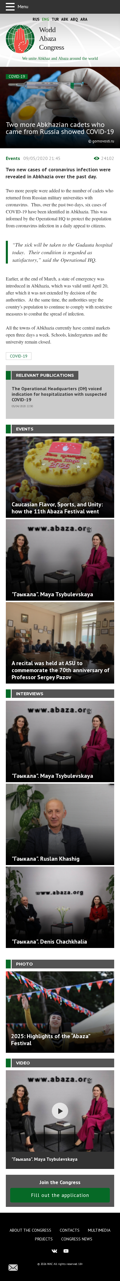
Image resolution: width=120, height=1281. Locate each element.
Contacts (70, 1230)
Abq (74, 19)
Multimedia (99, 1230)
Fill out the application (60, 1195)
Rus (36, 19)
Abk (64, 19)
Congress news (76, 1239)
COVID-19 (17, 76)
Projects (44, 1239)
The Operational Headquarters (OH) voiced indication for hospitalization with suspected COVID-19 (59, 394)
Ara (83, 19)
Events (13, 158)
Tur (55, 19)
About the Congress (30, 1230)
